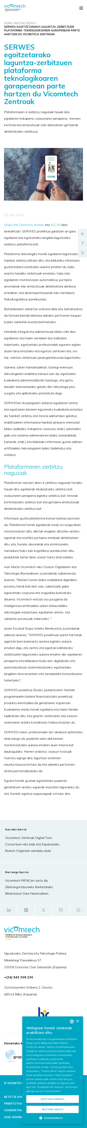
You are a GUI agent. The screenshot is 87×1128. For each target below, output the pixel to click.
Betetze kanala (16, 1096)
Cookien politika (17, 1110)
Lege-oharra (14, 1117)
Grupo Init (11, 225)
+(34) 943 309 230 (18, 977)
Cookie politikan (51, 1091)
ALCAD (56, 225)
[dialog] (52, 1070)
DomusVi (26, 225)
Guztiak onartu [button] (53, 1098)
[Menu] (81, 8)
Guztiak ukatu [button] (52, 1109)
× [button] (77, 1021)
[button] (52, 1118)
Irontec (39, 225)
